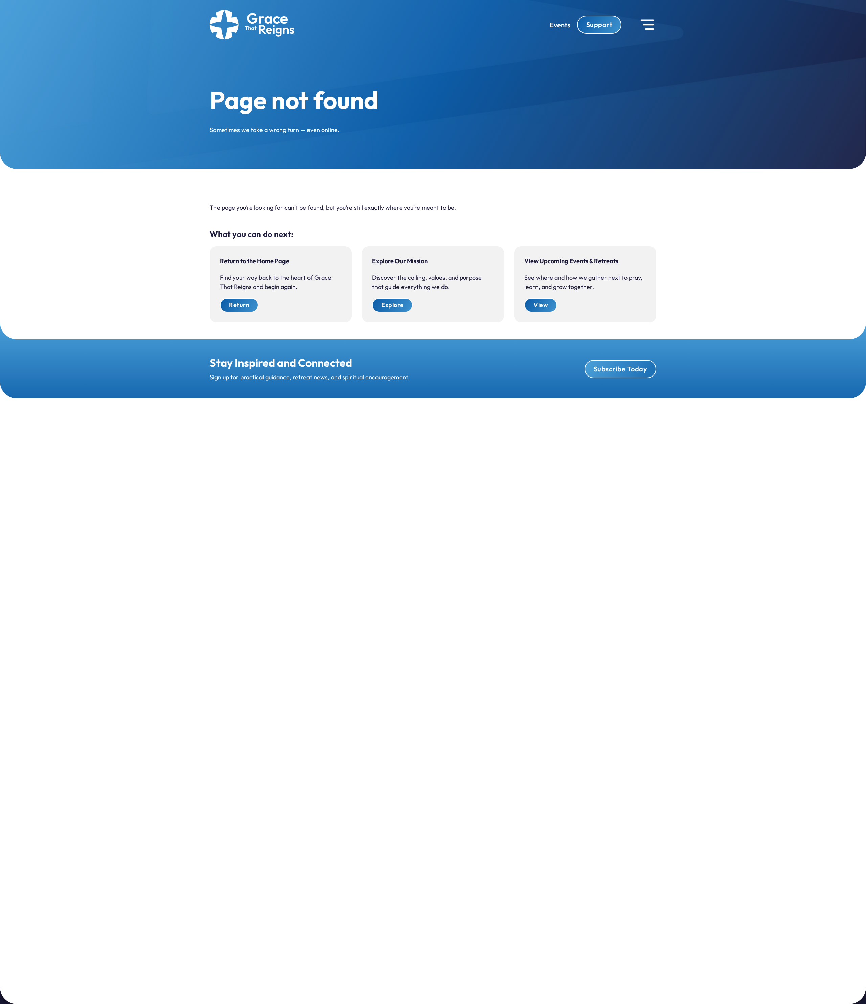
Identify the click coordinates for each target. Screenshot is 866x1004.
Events (560, 25)
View (540, 305)
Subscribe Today (620, 369)
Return (239, 305)
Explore (392, 305)
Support (599, 24)
